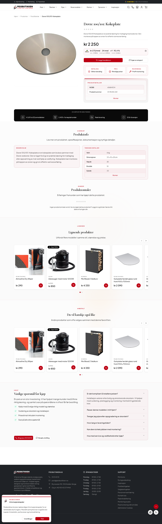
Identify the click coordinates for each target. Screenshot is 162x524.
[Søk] (128, 7)
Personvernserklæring (126, 492)
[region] (81, 267)
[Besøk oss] (137, 7)
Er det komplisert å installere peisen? (102, 394)
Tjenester (101, 7)
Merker (89, 7)
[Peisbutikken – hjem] (21, 472)
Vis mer (115, 98)
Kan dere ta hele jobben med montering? (104, 429)
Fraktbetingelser (124, 486)
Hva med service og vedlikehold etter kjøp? (105, 436)
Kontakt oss (122, 495)
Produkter (24, 16)
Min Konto (121, 477)
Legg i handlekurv (104, 60)
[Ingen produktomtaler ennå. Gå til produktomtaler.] (88, 29)
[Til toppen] (156, 506)
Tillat (42, 519)
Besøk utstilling (43, 438)
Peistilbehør (35, 16)
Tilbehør (52, 7)
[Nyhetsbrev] (150, 512)
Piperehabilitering (124, 499)
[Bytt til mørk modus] (156, 512)
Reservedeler (76, 7)
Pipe (62, 7)
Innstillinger (28, 519)
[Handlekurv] (146, 7)
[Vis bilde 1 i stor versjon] (46, 54)
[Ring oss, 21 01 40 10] (133, 7)
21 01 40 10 (55, 477)
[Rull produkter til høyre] (146, 241)
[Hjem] (23, 7)
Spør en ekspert (137, 60)
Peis (41, 7)
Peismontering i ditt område (128, 505)
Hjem (16, 16)
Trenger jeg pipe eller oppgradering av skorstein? (107, 416)
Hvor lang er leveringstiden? (99, 423)
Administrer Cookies (125, 508)
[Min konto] (142, 7)
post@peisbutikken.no (60, 480)
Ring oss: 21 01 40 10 (25, 438)
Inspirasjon (115, 7)
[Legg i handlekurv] (41, 285)
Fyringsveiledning (124, 480)
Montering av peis (124, 502)
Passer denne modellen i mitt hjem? (101, 410)
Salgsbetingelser (124, 489)
